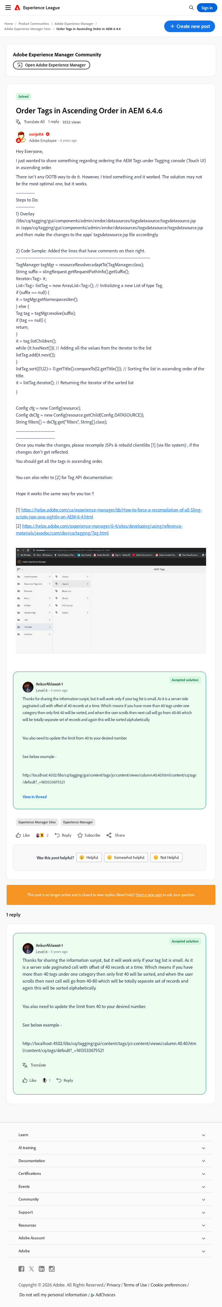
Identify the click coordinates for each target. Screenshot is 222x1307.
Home (8, 23)
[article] (109, 1014)
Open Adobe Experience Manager (55, 65)
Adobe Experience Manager (74, 23)
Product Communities (33, 23)
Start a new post (149, 894)
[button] (189, 26)
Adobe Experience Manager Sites (27, 29)
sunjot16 (36, 134)
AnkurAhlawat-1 (49, 683)
